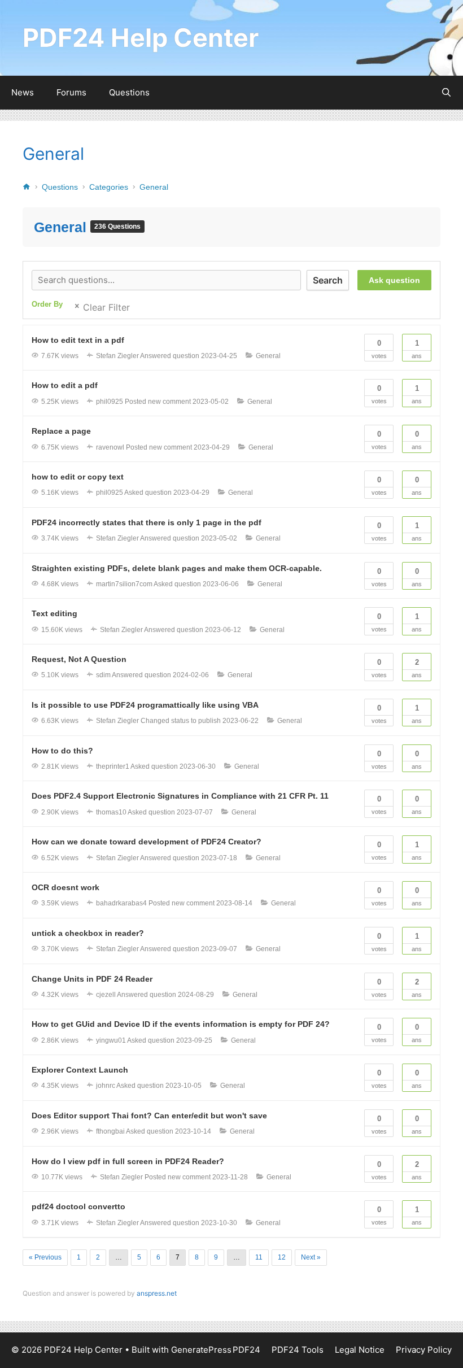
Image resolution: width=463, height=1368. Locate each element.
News (22, 92)
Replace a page (61, 430)
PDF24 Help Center (141, 37)
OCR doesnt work (65, 887)
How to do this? (62, 750)
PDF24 (246, 1349)
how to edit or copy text (78, 476)
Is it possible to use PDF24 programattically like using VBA (145, 704)
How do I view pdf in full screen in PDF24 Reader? (128, 1161)
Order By (47, 304)
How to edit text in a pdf (78, 340)
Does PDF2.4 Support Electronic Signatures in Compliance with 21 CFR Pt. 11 (180, 795)
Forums (71, 92)
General (53, 153)
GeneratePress (201, 1349)
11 (259, 1257)
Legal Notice (360, 1349)
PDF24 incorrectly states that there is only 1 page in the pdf (146, 522)
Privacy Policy (424, 1349)
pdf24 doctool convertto (78, 1206)
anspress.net (157, 1293)
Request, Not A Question (79, 659)
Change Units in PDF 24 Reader (92, 978)
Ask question (394, 280)
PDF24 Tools (298, 1349)
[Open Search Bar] (446, 93)
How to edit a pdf (65, 385)
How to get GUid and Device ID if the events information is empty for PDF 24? (181, 1024)
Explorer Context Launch (80, 1069)
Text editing (54, 613)
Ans (417, 349)
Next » (311, 1257)
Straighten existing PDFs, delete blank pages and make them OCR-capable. (177, 568)
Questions (129, 92)
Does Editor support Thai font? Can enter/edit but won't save (149, 1115)
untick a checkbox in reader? (88, 933)
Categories (108, 186)
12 (282, 1257)
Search (328, 280)
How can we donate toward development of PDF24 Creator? (146, 841)
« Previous (45, 1257)
